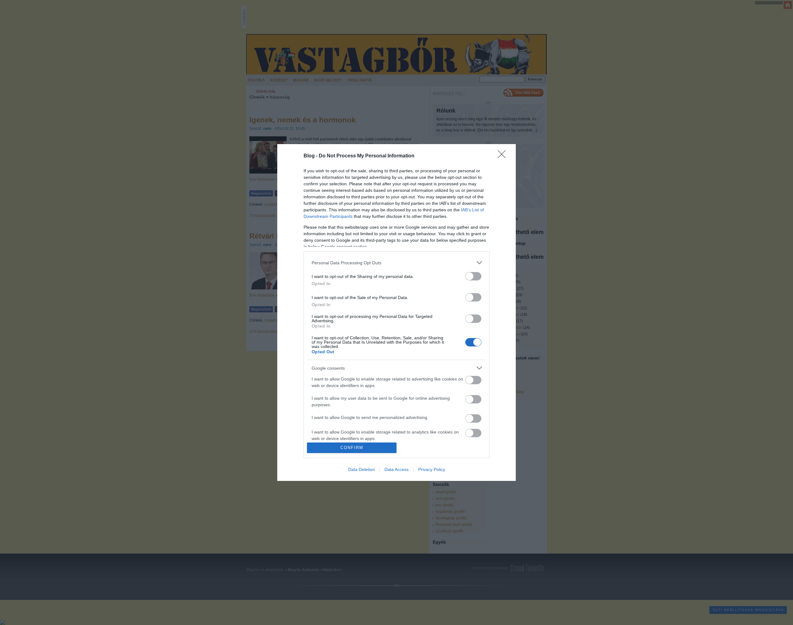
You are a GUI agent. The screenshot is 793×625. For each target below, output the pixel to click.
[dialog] (396, 312)
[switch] (473, 276)
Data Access (396, 469)
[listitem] (396, 262)
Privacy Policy (431, 469)
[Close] (504, 156)
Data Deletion (361, 469)
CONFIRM (351, 447)
